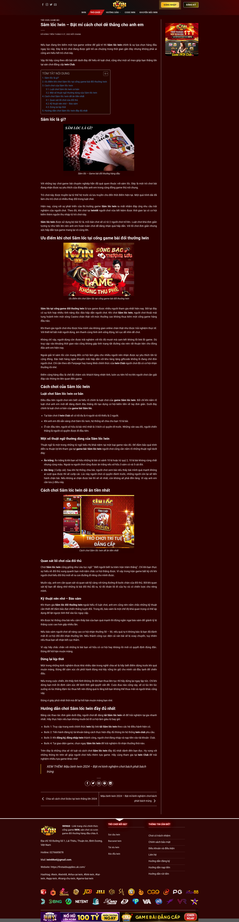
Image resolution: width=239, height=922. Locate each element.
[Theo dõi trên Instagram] (47, 4)
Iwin (83, 12)
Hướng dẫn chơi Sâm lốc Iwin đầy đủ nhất (66, 110)
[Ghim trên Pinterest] (104, 783)
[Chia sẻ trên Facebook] (87, 783)
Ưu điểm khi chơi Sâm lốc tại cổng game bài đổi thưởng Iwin (76, 81)
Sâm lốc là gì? (52, 77)
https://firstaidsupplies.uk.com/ (68, 867)
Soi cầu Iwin (114, 834)
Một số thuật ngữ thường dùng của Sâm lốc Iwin (74, 92)
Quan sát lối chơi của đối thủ (64, 100)
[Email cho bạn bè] (99, 783)
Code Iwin (130, 12)
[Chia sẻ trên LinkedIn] (110, 783)
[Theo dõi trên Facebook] (42, 4)
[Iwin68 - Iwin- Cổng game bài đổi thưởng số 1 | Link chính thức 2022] (119, 5)
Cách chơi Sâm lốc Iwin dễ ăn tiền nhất (65, 96)
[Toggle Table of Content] (104, 73)
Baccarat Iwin (114, 841)
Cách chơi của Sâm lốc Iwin (59, 85)
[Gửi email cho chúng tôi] (55, 4)
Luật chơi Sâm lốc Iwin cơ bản (65, 89)
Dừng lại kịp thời (58, 107)
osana (78, 34)
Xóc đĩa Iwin (114, 854)
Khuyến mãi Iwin (149, 12)
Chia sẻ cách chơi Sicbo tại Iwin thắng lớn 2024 (71, 798)
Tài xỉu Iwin (113, 847)
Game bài (54, 20)
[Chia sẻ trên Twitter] (93, 783)
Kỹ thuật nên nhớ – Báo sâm (64, 103)
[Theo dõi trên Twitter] (51, 4)
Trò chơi (95, 12)
